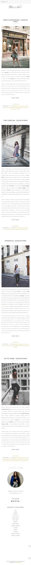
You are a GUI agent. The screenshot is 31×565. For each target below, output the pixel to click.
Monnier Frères (15, 517)
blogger (22, 227)
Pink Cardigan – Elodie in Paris (15, 120)
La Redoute (15, 531)
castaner (27, 344)
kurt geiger (16, 229)
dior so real (6, 345)
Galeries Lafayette (15, 535)
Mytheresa (15, 514)
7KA (15, 227)
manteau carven (9, 460)
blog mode (19, 227)
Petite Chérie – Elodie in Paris (15, 358)
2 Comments (15, 104)
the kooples (25, 229)
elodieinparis (15, 107)
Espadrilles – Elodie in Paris (15, 241)
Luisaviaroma (15, 516)
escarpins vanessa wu (22, 459)
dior (2, 345)
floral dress (21, 107)
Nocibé (15, 529)
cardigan (26, 227)
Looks (10, 227)
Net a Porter (15, 519)
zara (16, 347)
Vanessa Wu (25, 460)
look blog (20, 229)
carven (4, 107)
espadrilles (21, 345)
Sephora (15, 521)
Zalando (15, 527)
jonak (24, 107)
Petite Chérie (15, 460)
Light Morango (18, 562)
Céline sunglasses (9, 107)
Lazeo (3, 306)
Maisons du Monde (15, 533)
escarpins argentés (14, 459)
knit (13, 229)
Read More (15, 97)
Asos (15, 510)
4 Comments (15, 226)
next (21, 467)
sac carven (25, 345)
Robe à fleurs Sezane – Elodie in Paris (15, 20)
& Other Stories (15, 523)
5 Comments (15, 342)
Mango (15, 512)
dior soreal (11, 345)
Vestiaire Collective (15, 525)
